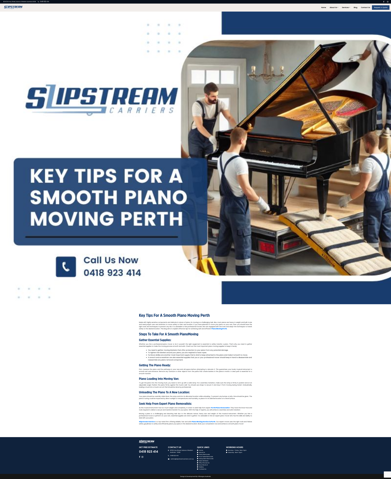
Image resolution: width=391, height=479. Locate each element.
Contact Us (365, 7)
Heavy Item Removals (206, 459)
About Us (333, 7)
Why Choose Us (204, 463)
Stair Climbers (203, 461)
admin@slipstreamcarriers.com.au (182, 459)
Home (323, 7)
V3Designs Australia (204, 476)
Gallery (201, 467)
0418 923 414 (44, 2)
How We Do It (203, 465)
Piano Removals (204, 454)
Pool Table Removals (206, 457)
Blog (355, 7)
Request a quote (380, 7)
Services (345, 7)
